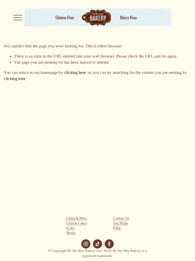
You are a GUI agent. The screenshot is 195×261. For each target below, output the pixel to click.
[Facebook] (109, 244)
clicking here (75, 72)
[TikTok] (97, 244)
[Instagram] (85, 244)
